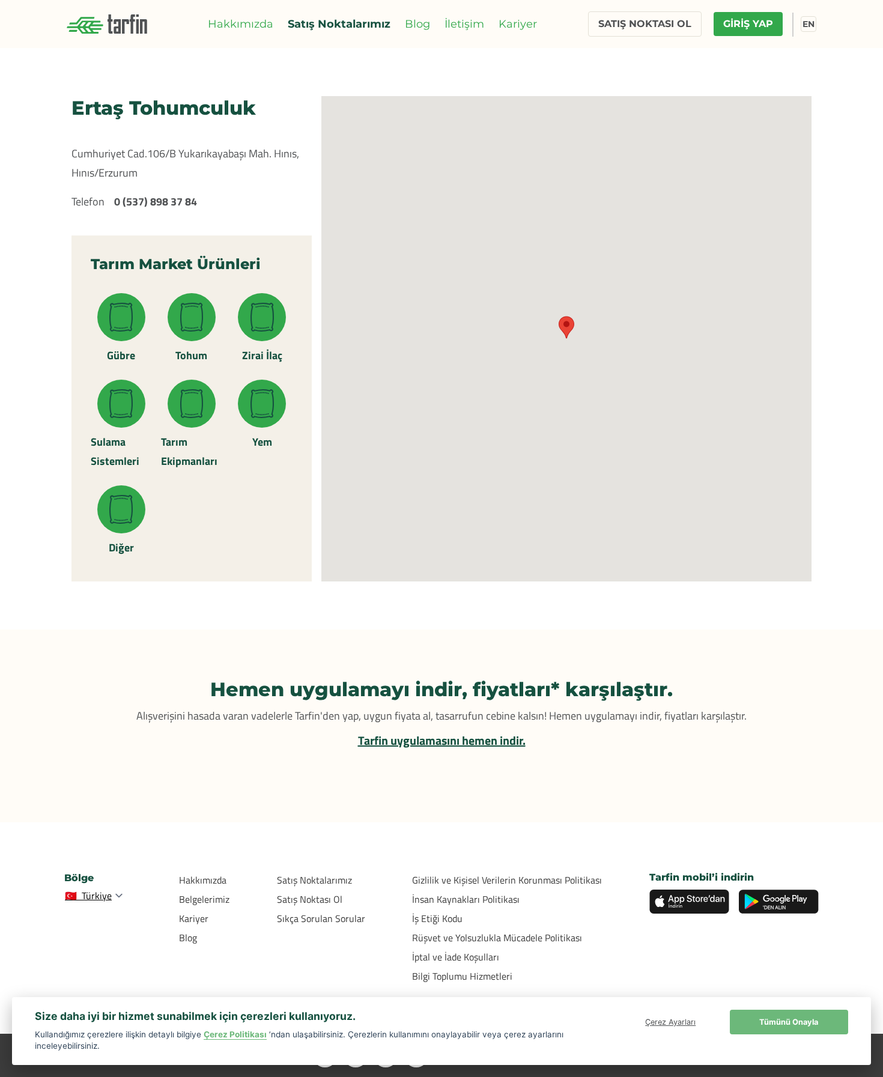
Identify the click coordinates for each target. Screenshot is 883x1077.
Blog (417, 24)
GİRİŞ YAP (748, 23)
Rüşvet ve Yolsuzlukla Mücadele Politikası (497, 937)
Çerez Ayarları (670, 1022)
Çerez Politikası (235, 1034)
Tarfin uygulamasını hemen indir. (442, 740)
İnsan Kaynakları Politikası (466, 899)
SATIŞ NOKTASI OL (644, 23)
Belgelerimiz (204, 899)
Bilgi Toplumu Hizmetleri (462, 976)
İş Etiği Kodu (437, 918)
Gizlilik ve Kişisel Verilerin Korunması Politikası (507, 880)
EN (809, 24)
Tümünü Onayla (788, 1022)
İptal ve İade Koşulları (455, 957)
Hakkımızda (240, 24)
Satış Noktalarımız (339, 24)
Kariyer (518, 24)
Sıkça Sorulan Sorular (321, 918)
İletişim (464, 24)
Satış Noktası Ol (309, 899)
